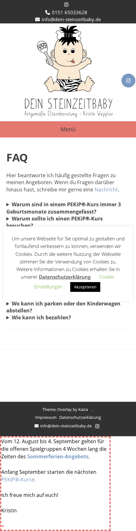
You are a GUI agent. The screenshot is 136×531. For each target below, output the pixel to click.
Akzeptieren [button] (85, 287)
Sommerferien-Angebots (58, 456)
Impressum (46, 417)
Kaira (83, 409)
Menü (68, 129)
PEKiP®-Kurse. (18, 479)
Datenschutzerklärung (80, 417)
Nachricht (106, 189)
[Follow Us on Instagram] (128, 80)
